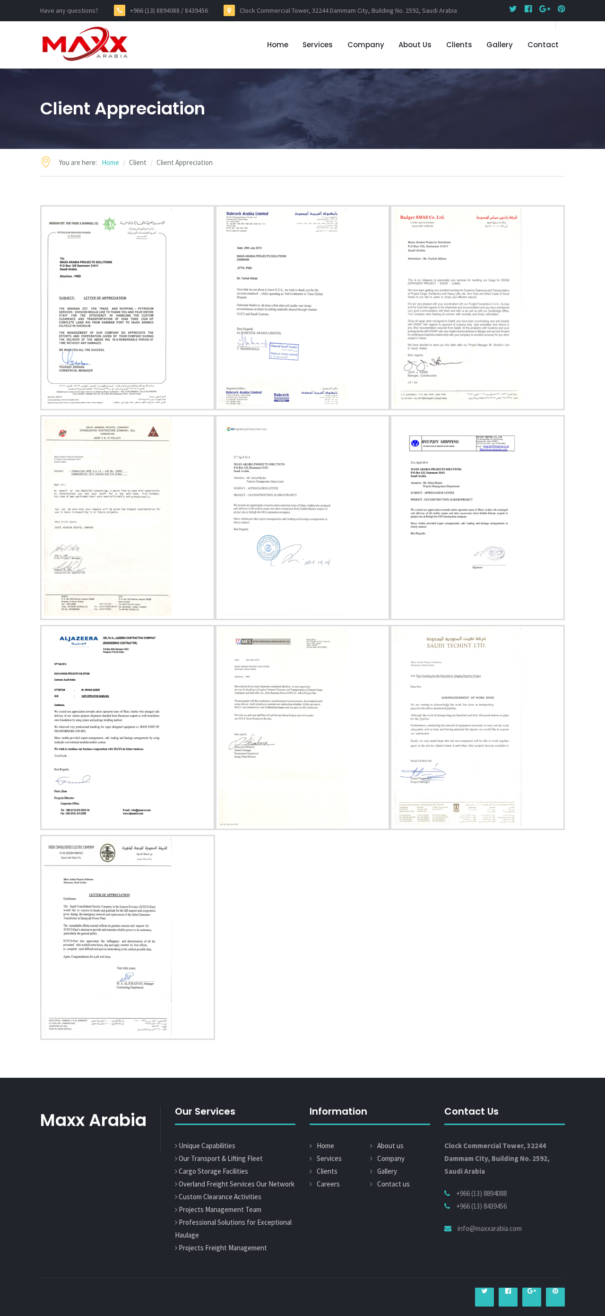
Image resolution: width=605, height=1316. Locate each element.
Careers (328, 1183)
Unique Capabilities (207, 1145)
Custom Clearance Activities (220, 1196)
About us (415, 45)
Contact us (393, 1183)
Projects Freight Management (223, 1247)
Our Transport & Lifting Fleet (221, 1158)
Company (365, 45)
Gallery (499, 45)
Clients (459, 45)
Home (277, 45)
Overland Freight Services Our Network (236, 1183)
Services (317, 45)
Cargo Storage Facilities (213, 1171)
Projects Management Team (220, 1209)
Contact (543, 45)
